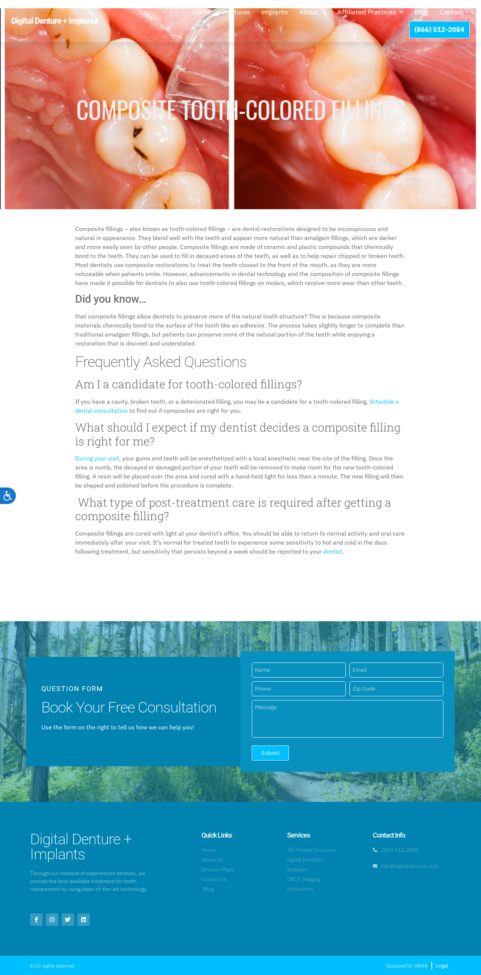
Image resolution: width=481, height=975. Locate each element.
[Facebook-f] (36, 919)
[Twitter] (68, 919)
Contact (452, 12)
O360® (421, 966)
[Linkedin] (83, 919)
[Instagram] (52, 919)
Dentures (236, 12)
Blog (421, 12)
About (308, 12)
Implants (274, 12)
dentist (332, 551)
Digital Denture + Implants (54, 21)
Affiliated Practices (366, 12)
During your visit (97, 458)
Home (201, 12)
